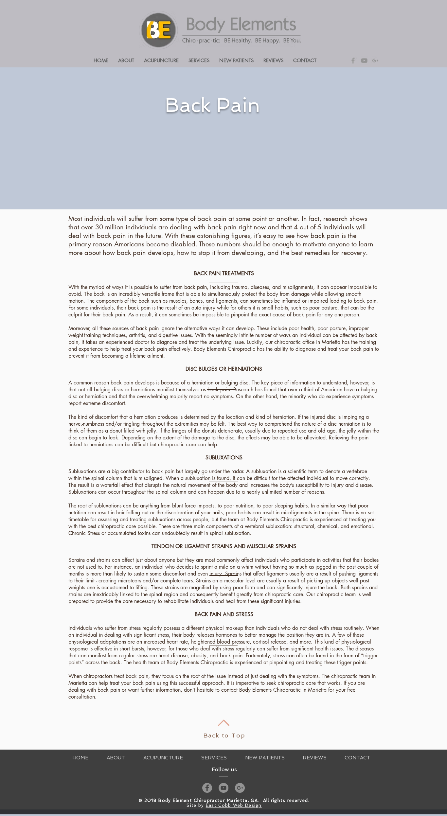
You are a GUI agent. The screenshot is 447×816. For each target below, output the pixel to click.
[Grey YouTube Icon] (364, 60)
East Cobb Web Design (234, 805)
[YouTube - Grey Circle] (223, 788)
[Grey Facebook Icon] (353, 60)
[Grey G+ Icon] (375, 60)
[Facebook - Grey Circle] (207, 788)
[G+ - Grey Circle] (240, 788)
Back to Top (224, 735)
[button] (199, 60)
